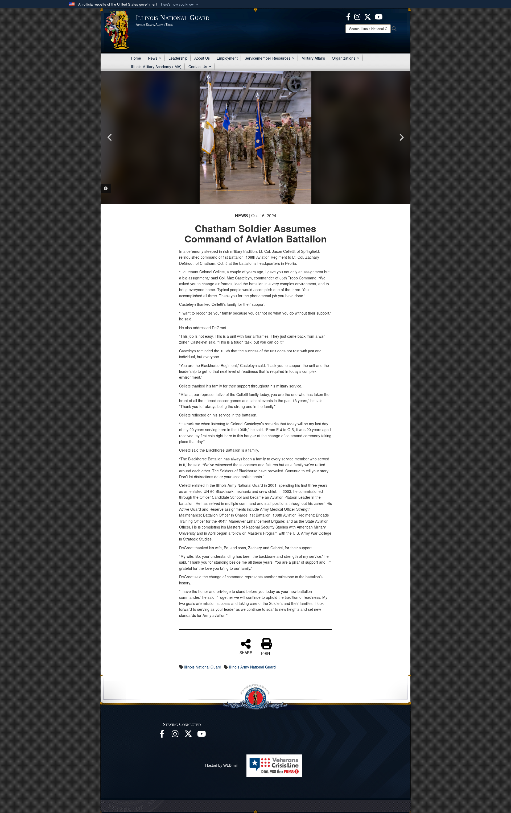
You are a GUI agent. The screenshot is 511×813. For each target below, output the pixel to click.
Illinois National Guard (202, 667)
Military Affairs (313, 58)
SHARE (246, 652)
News (152, 58)
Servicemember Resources (267, 58)
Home (136, 58)
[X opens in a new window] (367, 16)
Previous (110, 137)
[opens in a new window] (188, 735)
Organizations (343, 58)
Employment (227, 58)
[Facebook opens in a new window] (348, 16)
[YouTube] (378, 16)
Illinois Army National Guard (252, 667)
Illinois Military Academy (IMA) (156, 66)
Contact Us (197, 66)
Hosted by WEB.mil (221, 765)
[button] (180, 4)
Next (401, 137)
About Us (202, 58)
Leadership (177, 58)
